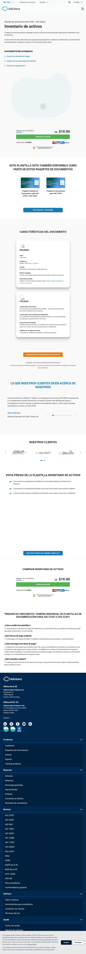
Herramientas (11, 789)
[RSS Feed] (30, 724)
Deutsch (53, 281)
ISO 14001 (9, 829)
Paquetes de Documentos (16, 750)
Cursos (8, 754)
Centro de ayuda (12, 925)
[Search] (69, 2)
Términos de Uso (12, 913)
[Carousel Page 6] (68, 415)
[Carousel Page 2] (56, 415)
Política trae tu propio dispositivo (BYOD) (21, 61)
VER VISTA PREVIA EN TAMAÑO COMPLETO (43, 553)
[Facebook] (17, 724)
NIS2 (7, 856)
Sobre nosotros (12, 900)
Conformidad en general (16, 887)
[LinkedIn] (5, 724)
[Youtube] (24, 724)
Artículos (9, 776)
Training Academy (13, 764)
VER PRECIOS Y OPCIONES (43, 210)
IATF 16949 (10, 874)
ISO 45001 (9, 833)
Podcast (8, 794)
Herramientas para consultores (19, 904)
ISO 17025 (9, 842)
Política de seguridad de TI (16, 66)
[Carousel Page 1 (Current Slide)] (53, 415)
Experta (8, 759)
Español (19, 132)
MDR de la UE (11, 869)
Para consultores (12, 883)
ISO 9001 (9, 824)
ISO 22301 (9, 851)
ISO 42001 (9, 820)
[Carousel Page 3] (59, 415)
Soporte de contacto (14, 930)
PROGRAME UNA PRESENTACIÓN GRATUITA (43, 355)
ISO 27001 (9, 815)
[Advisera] (8, 9)
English (48, 281)
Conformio (9, 745)
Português (28, 283)
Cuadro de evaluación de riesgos (18, 56)
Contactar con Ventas (14, 909)
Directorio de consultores (16, 803)
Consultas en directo (14, 798)
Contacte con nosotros (27, 2)
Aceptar (66, 942)
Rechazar (78, 942)
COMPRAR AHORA (43, 584)
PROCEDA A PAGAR (43, 137)
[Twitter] (11, 724)
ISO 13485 (9, 838)
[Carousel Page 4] (62, 415)
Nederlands (59, 281)
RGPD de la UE (11, 865)
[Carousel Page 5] (65, 415)
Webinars (9, 780)
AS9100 (8, 878)
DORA (7, 860)
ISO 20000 (9, 847)
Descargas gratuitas (14, 785)
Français (22, 283)
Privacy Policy (32, 944)
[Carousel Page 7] (70, 415)
